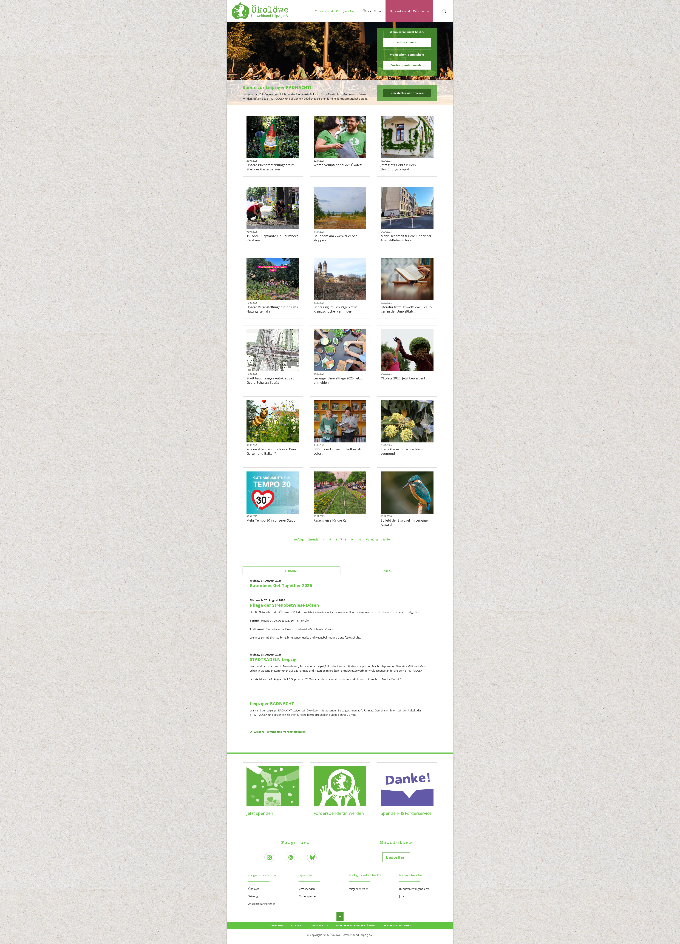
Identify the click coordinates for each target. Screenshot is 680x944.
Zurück (313, 539)
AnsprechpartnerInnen (262, 903)
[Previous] (235, 63)
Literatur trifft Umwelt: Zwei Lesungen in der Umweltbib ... (406, 309)
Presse (388, 571)
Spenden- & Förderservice (406, 813)
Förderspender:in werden (339, 813)
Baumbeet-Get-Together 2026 (281, 585)
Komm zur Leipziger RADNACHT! (277, 87)
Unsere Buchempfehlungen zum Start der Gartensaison (270, 167)
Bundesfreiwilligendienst (414, 889)
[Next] (445, 63)
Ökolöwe (253, 889)
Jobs (401, 896)
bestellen (396, 857)
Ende (386, 539)
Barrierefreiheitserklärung (356, 925)
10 (359, 539)
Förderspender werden (407, 65)
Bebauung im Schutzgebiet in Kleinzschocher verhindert (335, 309)
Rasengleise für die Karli (332, 520)
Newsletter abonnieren (407, 93)
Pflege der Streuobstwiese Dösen (284, 605)
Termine (291, 571)
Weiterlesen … (277, 146)
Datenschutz (319, 925)
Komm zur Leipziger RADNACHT (338, 102)
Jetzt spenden (259, 813)
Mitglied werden (359, 889)
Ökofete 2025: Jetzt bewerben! (403, 378)
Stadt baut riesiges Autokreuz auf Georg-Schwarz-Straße (271, 380)
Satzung (253, 896)
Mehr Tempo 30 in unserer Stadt (270, 520)
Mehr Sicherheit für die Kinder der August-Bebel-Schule (406, 238)
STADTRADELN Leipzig (273, 659)
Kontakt (297, 925)
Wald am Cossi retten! (341, 102)
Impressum (275, 925)
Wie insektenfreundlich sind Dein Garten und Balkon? (271, 451)
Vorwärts (372, 539)
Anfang (299, 539)
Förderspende (307, 896)
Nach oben (340, 916)
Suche (444, 8)
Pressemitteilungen (398, 925)
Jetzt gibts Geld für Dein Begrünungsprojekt (398, 167)
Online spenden (407, 42)
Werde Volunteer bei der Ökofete (338, 165)
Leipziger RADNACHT (272, 703)
